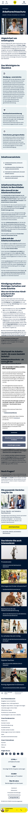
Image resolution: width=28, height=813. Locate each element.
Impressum (17, 418)
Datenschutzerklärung (10, 412)
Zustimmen (14, 432)
